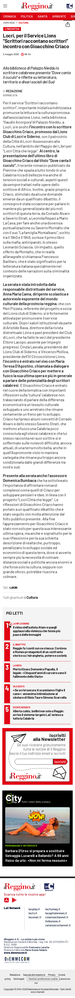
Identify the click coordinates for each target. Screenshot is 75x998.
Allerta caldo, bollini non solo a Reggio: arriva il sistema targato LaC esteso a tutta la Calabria (38, 714)
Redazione (14, 91)
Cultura (23, 22)
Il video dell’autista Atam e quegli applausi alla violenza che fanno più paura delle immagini (36, 630)
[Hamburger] (5, 6)
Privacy (51, 974)
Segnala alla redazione (34, 974)
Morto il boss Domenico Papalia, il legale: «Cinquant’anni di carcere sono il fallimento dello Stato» (39, 672)
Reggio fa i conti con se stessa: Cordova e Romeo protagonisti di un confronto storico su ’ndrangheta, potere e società (40, 651)
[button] (67, 24)
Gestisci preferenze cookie (43, 978)
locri (13, 587)
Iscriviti (60, 762)
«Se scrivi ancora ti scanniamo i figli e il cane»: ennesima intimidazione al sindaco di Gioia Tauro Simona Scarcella (39, 693)
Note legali (19, 978)
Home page (9, 22)
